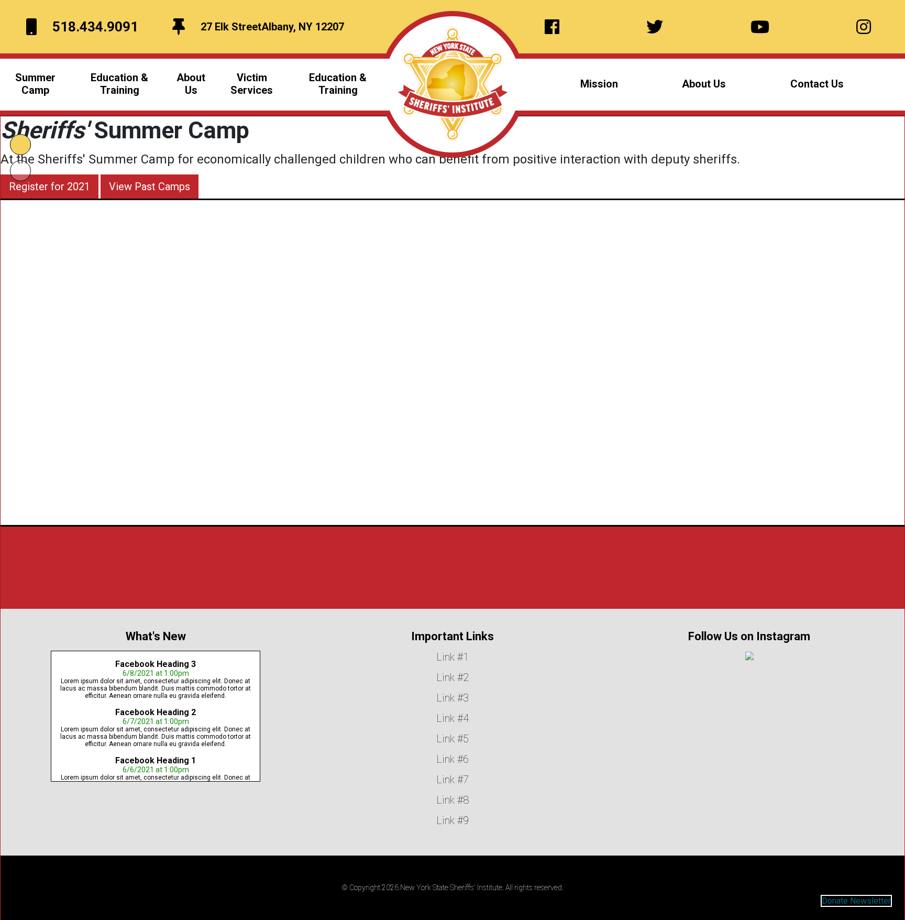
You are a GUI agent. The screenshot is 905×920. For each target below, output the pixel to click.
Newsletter (870, 901)
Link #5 (452, 738)
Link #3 (452, 698)
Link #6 (452, 759)
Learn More (382, 437)
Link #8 (452, 800)
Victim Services (251, 83)
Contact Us (817, 84)
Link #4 (452, 718)
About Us (704, 84)
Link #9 (452, 820)
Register (434, 437)
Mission (599, 84)
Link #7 (452, 779)
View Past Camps (149, 186)
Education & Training (338, 83)
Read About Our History (452, 589)
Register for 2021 (49, 186)
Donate (835, 901)
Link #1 (452, 657)
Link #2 (452, 677)
